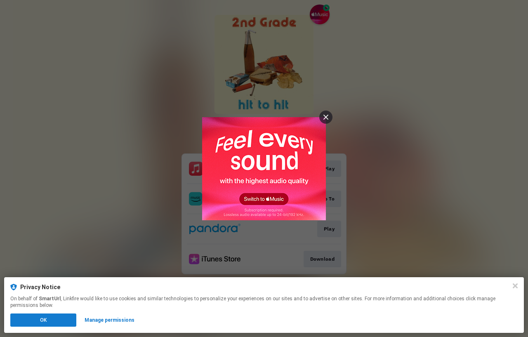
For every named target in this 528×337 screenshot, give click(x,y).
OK (43, 320)
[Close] (515, 285)
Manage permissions (109, 320)
